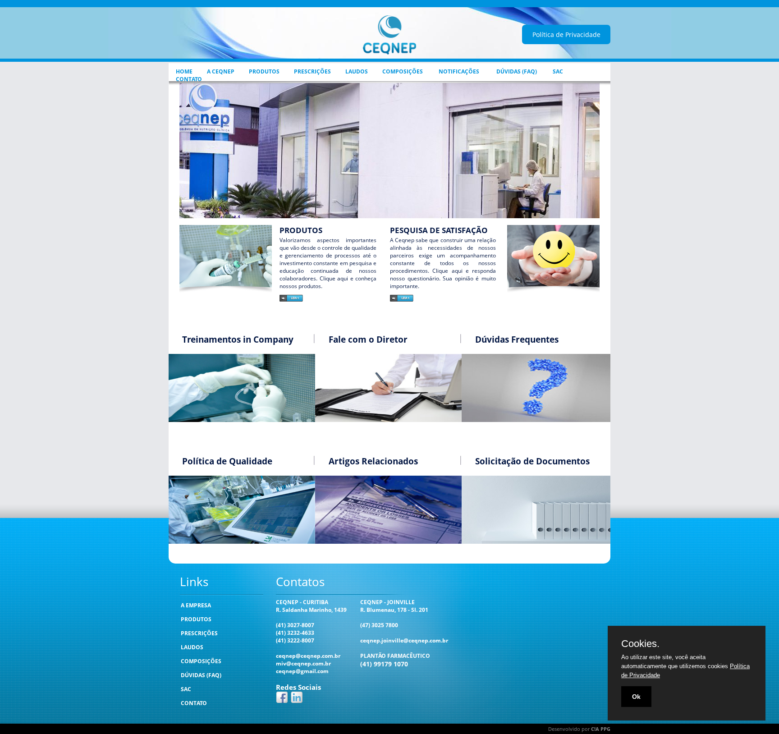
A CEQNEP (220, 71)
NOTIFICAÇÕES (459, 71)
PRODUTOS (264, 71)
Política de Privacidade (566, 34)
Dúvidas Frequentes (517, 339)
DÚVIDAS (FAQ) (516, 71)
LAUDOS (356, 71)
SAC (558, 71)
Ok (636, 696)
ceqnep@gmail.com (302, 671)
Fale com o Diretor (368, 339)
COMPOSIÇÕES (402, 71)
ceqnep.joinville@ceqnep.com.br (404, 640)
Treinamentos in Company (237, 339)
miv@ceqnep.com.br (303, 663)
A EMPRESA (196, 605)
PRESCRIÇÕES (312, 71)
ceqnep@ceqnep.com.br (308, 656)
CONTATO (189, 79)
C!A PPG (600, 728)
